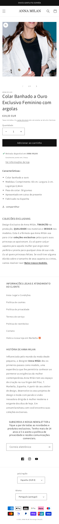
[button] (3, 11)
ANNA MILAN (25, 519)
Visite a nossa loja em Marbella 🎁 (23, 338)
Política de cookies (15, 302)
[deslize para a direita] (36, 86)
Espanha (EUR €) (28, 480)
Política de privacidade (17, 309)
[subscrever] (49, 447)
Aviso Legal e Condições (18, 295)
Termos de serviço (15, 316)
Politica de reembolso (17, 323)
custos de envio (22, 120)
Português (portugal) (28, 496)
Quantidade (7, 125)
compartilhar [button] (12, 206)
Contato (10, 330)
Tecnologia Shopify (36, 519)
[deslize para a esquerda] (22, 86)
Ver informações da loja (18, 162)
